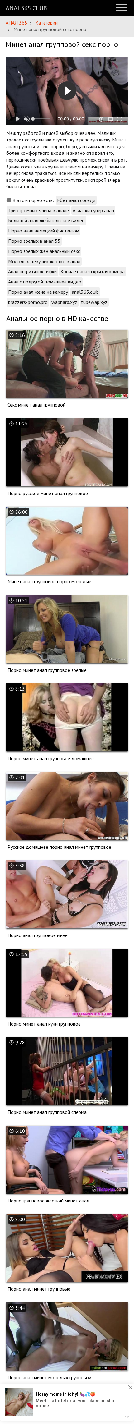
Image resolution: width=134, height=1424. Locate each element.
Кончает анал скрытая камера (92, 271)
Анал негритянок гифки (32, 271)
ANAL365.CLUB (26, 8)
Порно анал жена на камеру (38, 292)
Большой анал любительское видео (46, 220)
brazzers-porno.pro (28, 302)
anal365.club (85, 292)
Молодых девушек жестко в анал (44, 261)
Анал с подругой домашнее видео (44, 281)
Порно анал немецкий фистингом (43, 230)
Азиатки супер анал (93, 210)
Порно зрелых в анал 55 (34, 241)
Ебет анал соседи (76, 200)
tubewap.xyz (94, 302)
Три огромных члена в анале (38, 210)
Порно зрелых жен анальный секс (44, 251)
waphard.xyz (64, 302)
